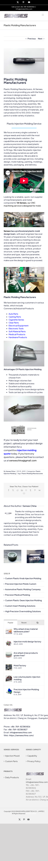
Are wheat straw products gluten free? (26, 654)
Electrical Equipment (18, 325)
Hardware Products (18, 337)
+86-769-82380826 (20, 726)
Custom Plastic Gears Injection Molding (23, 600)
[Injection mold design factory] (9, 641)
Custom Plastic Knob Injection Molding (23, 578)
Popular (10, 623)
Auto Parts (13, 314)
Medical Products (17, 334)
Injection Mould (12, 755)
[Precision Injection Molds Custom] (35, 551)
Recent (23, 623)
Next (40, 38)
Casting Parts (15, 316)
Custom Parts (11, 761)
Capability (32, 755)
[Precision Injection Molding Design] (9, 689)
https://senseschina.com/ (21, 735)
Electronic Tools (16, 328)
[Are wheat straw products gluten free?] (9, 653)
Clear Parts (14, 322)
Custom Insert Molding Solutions (20, 606)
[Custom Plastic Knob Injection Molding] (12, 551)
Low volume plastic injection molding (27, 678)
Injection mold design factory (27, 641)
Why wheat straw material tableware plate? (26, 630)
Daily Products (12, 777)
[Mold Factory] (9, 665)
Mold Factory (20, 665)
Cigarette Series (16, 319)
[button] (5, 556)
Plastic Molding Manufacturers (32, 473)
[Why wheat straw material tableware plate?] (9, 629)
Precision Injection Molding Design (26, 690)
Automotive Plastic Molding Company (23, 589)
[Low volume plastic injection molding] (9, 677)
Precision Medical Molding (17, 595)
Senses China (10, 471)
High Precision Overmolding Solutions (23, 611)
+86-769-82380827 (17, 729)
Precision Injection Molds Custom (20, 584)
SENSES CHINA (30, 813)
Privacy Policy (33, 761)
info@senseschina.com (24, 9)
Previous (32, 38)
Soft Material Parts (17, 331)
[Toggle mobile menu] (43, 15)
